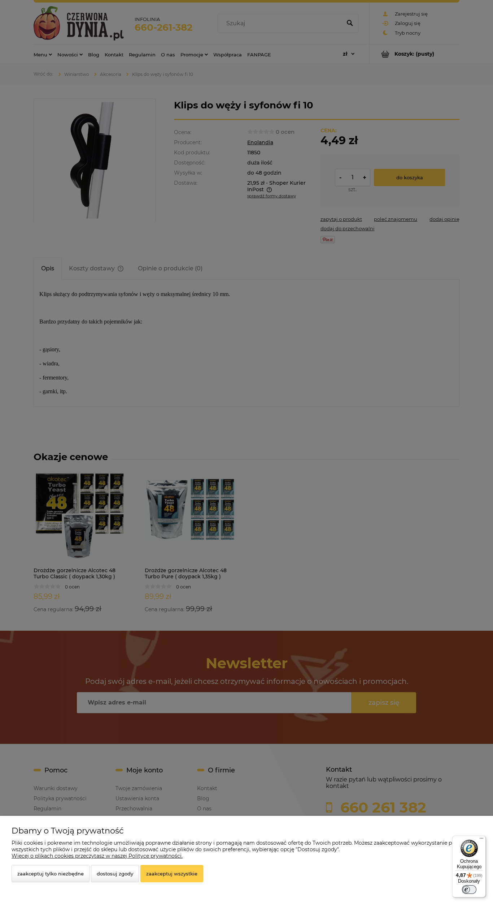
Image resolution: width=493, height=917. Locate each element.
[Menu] (481, 840)
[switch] (469, 889)
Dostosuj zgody (115, 874)
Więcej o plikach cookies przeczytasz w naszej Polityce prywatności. (97, 856)
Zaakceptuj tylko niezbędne (50, 874)
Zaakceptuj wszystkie (171, 874)
